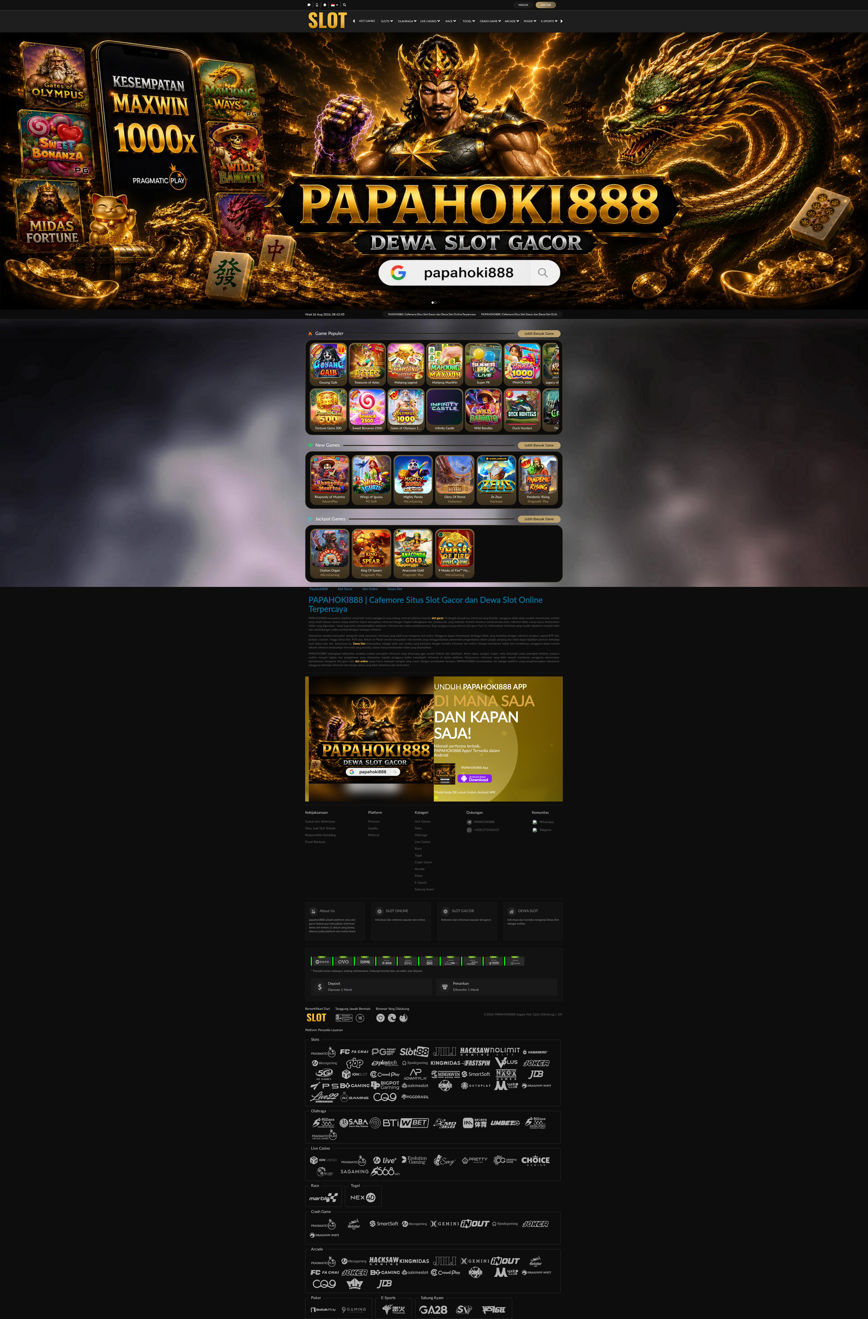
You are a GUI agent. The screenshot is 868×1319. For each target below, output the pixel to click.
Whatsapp (546, 822)
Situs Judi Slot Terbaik (320, 828)
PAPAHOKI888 (484, 822)
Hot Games (367, 21)
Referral (373, 835)
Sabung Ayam (424, 889)
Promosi (374, 821)
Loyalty (373, 828)
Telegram (545, 830)
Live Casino (428, 21)
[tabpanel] (434, 171)
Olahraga (406, 21)
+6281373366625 (486, 830)
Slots (385, 21)
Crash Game (489, 21)
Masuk (523, 5)
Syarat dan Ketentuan (320, 821)
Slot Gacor (345, 589)
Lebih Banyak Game (539, 333)
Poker (528, 21)
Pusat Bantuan (315, 842)
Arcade (510, 21)
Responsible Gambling (320, 835)
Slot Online (370, 589)
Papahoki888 (319, 589)
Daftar (546, 5)
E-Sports (548, 21)
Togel (467, 21)
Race (449, 21)
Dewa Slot (395, 589)
